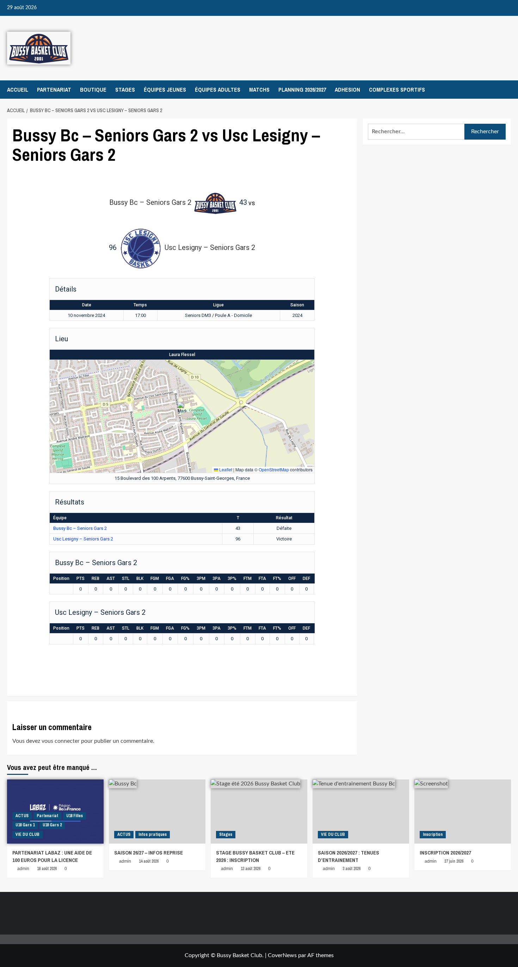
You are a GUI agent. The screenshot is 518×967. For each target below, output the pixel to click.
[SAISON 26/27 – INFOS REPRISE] (157, 811)
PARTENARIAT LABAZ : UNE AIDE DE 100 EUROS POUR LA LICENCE (52, 856)
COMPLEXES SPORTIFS (397, 89)
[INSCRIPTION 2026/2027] (462, 811)
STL (125, 578)
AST (110, 578)
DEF (306, 578)
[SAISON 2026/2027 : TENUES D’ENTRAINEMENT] (361, 811)
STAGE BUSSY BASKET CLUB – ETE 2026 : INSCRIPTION (255, 856)
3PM (201, 578)
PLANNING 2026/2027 (302, 89)
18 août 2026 (47, 868)
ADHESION (347, 89)
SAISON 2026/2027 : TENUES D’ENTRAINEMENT (348, 856)
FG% (185, 578)
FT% (277, 578)
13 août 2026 (250, 868)
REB (95, 578)
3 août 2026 (351, 868)
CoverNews (282, 955)
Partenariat (47, 816)
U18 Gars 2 (52, 825)
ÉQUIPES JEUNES (165, 89)
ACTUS (22, 816)
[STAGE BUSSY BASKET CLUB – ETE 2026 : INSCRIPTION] (259, 811)
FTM (247, 578)
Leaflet (225, 469)
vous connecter (61, 741)
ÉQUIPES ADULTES (217, 89)
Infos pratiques (152, 834)
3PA (216, 578)
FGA (170, 578)
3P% (232, 578)
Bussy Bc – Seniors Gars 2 (80, 528)
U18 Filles (74, 816)
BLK (139, 578)
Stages (225, 834)
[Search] (506, 90)
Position (61, 578)
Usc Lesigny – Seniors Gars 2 (83, 538)
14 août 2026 (149, 861)
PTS (80, 578)
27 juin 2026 (453, 861)
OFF (292, 578)
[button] (182, 409)
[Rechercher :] (416, 132)
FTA (262, 578)
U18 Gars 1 (25, 825)
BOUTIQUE (93, 89)
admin (23, 868)
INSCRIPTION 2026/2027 (445, 852)
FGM (154, 578)
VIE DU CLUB (27, 834)
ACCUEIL (17, 89)
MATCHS (259, 89)
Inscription (433, 834)
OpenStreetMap (274, 469)
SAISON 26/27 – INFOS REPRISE (148, 852)
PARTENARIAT (54, 89)
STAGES (125, 89)
